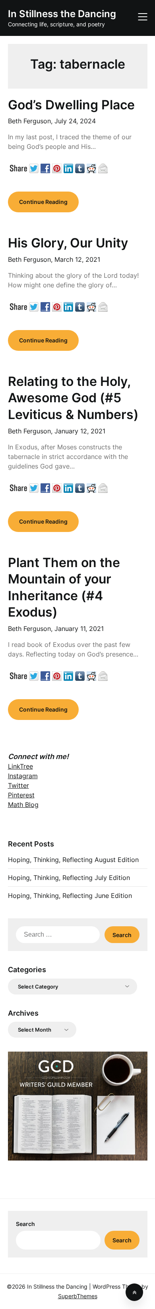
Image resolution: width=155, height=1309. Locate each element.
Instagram (23, 776)
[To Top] (134, 1292)
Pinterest (21, 795)
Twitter (18, 785)
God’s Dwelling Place (71, 105)
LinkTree (20, 766)
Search (25, 1223)
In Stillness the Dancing (62, 14)
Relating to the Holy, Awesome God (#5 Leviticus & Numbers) (73, 398)
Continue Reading (43, 201)
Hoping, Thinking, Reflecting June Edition (70, 896)
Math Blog (23, 805)
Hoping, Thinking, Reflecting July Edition (69, 878)
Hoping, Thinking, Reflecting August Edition (73, 860)
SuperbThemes (77, 1296)
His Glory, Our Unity (68, 243)
